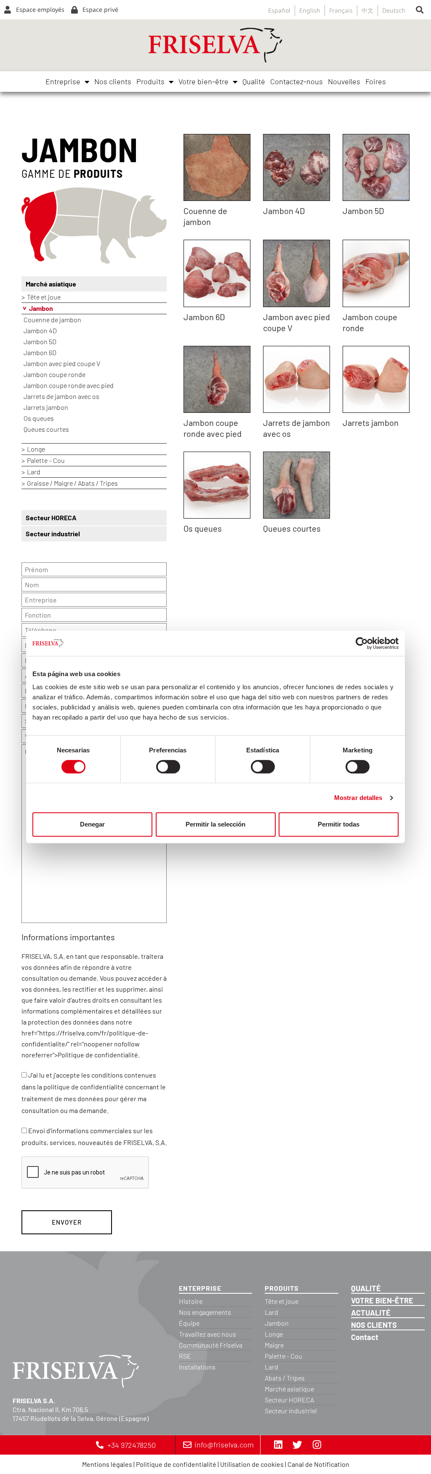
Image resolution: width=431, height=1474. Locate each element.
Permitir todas (338, 824)
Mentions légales (107, 1464)
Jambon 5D (40, 341)
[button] (420, 10)
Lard (33, 472)
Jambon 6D (40, 352)
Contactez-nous (296, 81)
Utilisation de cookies (252, 1464)
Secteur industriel (53, 534)
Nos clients (112, 81)
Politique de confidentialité (176, 1464)
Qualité (253, 81)
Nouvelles (344, 81)
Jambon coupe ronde (54, 374)
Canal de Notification (318, 1464)
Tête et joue (44, 297)
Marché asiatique (51, 284)
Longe (36, 449)
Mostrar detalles (358, 797)
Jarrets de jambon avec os (61, 396)
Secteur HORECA (51, 518)
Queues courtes (46, 429)
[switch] (168, 766)
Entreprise (62, 81)
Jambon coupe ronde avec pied (69, 385)
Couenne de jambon (52, 320)
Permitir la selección (215, 824)
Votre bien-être (203, 81)
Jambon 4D (40, 330)
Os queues (39, 418)
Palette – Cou (46, 460)
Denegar (92, 824)
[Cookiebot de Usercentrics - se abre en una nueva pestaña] (362, 643)
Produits (150, 81)
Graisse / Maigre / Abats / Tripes (72, 483)
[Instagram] (317, 1445)
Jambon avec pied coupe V (62, 363)
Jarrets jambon (46, 407)
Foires (375, 81)
